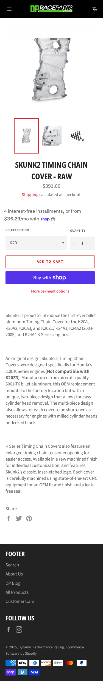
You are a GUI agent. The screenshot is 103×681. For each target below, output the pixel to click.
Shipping (30, 195)
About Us (14, 574)
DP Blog (13, 583)
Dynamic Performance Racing (41, 647)
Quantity (77, 231)
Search (12, 565)
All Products (17, 592)
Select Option (17, 230)
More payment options (50, 291)
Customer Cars (19, 601)
